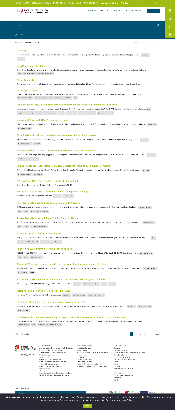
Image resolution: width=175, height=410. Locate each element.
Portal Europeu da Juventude (123, 375)
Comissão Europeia (120, 350)
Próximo (156, 334)
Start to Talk (118, 378)
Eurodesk (117, 366)
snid (75, 97)
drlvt (26, 211)
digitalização (38, 174)
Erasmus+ (117, 361)
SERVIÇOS (26, 3)
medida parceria (23, 310)
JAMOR (138, 11)
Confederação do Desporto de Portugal (52, 361)
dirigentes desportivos (91, 283)
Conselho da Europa (120, 355)
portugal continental (105, 113)
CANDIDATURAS (105, 11)
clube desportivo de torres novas (49, 324)
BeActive (117, 348)
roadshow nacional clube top (28, 159)
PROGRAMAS (128, 11)
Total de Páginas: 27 (22, 334)
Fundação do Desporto (84, 346)
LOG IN (147, 3)
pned (19, 211)
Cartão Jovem (44, 357)
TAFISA (116, 380)
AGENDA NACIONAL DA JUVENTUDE (115, 3)
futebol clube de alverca (39, 226)
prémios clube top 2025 (96, 295)
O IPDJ (18, 3)
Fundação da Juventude (84, 348)
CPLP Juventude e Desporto (123, 357)
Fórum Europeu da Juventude (123, 368)
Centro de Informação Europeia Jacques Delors (129, 352)
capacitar (112, 283)
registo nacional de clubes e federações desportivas (35, 73)
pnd (33, 324)
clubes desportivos (24, 128)
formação (21, 59)
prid (148, 109)
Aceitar (87, 406)
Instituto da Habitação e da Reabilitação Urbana (92, 352)
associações (152, 124)
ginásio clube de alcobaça (39, 211)
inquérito (37, 143)
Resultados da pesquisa (27, 42)
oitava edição (71, 113)
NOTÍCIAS (117, 11)
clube (104, 283)
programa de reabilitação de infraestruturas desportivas (37, 113)
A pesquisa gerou (147, 42)
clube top (145, 55)
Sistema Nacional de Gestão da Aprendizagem (92, 366)
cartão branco (22, 272)
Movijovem (80, 357)
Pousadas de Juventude (84, 361)
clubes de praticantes (25, 97)
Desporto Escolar (45, 368)
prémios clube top (79, 295)
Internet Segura (82, 355)
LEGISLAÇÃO (37, 3)
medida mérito (68, 196)
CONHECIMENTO (91, 3)
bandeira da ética (145, 207)
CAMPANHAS (92, 11)
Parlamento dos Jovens (84, 359)
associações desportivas (87, 113)
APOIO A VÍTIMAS (74, 3)
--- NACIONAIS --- (45, 346)
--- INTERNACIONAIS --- (122, 346)
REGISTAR (154, 11)
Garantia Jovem (82, 350)
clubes (61, 113)
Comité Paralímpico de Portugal (50, 366)
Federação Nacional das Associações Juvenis (54, 375)
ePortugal (42, 371)
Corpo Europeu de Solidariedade (124, 359)
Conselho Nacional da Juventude (50, 359)
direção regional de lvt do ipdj (28, 241)
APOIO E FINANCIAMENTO (54, 3)
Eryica (116, 364)
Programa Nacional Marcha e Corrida (89, 364)
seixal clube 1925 (36, 257)
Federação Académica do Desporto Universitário (55, 373)
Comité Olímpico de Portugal (49, 364)
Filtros (20, 35)
